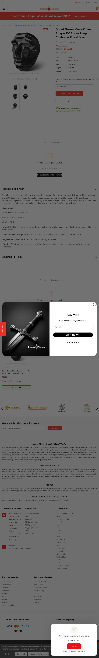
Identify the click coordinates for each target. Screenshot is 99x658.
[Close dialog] (93, 305)
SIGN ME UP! (73, 335)
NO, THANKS (73, 342)
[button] (3, 329)
